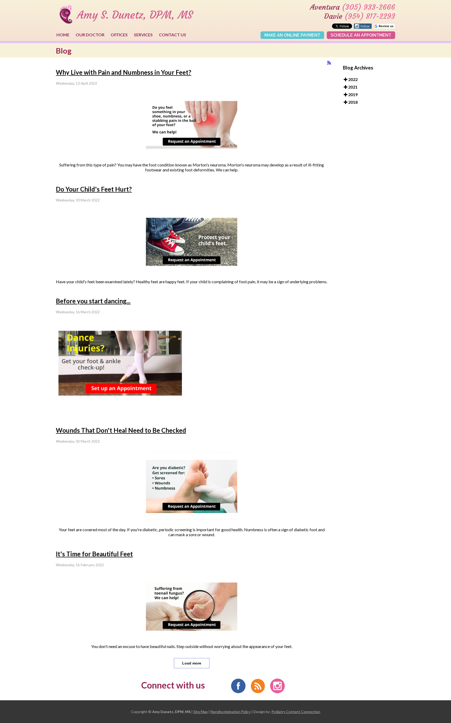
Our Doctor (90, 34)
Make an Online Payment (292, 35)
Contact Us (172, 34)
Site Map (200, 711)
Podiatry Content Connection (295, 711)
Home (62, 34)
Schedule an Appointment (361, 35)
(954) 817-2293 (370, 16)
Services (143, 34)
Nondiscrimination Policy (231, 711)
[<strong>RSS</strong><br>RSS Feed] (329, 63)
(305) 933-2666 (368, 7)
